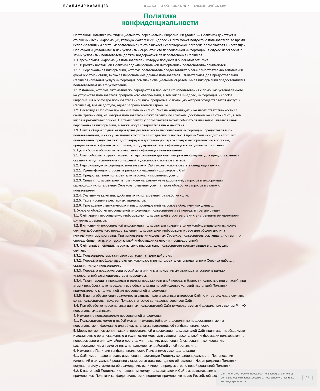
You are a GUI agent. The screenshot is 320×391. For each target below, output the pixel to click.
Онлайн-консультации (175, 6)
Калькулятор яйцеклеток (210, 6)
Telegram (150, 6)
